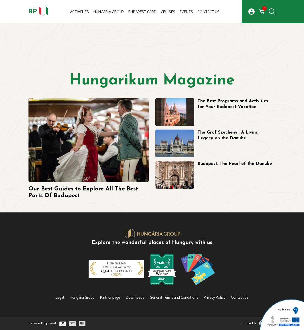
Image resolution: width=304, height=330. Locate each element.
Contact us (208, 12)
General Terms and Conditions (174, 297)
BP (32, 11)
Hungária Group (108, 12)
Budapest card (142, 12)
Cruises (168, 12)
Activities (79, 12)
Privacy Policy (214, 297)
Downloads (135, 297)
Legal (60, 297)
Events (186, 12)
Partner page (110, 297)
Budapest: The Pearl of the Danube (235, 164)
